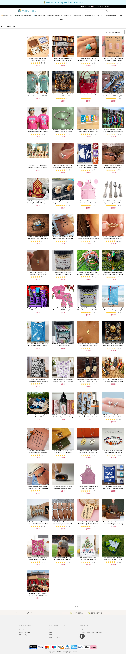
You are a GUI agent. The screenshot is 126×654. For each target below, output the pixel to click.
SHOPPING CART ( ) (103, 6)
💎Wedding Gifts (39, 15)
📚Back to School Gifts (23, 15)
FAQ (121, 15)
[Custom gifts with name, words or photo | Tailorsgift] (26, 11)
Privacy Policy (23, 635)
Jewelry (67, 15)
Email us (82, 630)
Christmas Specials (54, 15)
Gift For (100, 15)
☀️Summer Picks (7, 15)
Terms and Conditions (25, 632)
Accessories (89, 15)
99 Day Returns (53, 635)
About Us (21, 630)
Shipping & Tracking (54, 630)
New (62, 20)
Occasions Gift (111, 15)
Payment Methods (54, 637)
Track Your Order (86, 6)
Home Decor (77, 15)
